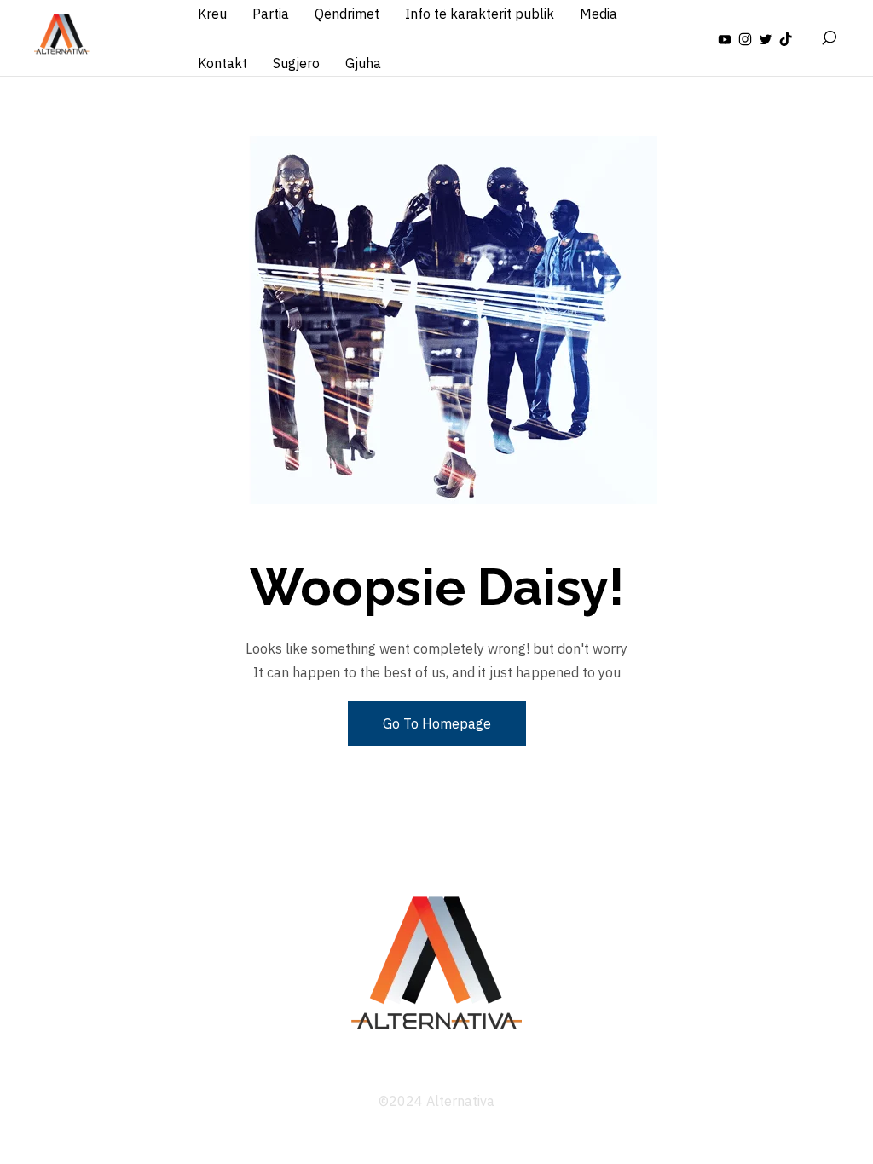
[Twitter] (765, 38)
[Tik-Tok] (786, 38)
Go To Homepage (437, 723)
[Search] (828, 38)
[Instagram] (745, 38)
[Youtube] (724, 38)
